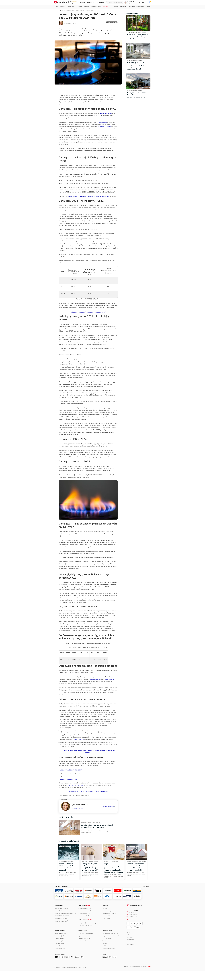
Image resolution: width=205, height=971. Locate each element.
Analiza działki (122, 6)
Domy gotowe (100, 2)
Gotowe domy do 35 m (84, 911)
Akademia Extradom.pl (84, 938)
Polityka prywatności (107, 946)
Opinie (80, 936)
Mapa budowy (106, 918)
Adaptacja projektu (59, 941)
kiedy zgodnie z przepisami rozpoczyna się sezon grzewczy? (89, 196)
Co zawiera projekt (59, 938)
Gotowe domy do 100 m (84, 916)
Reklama (129, 942)
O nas (128, 934)
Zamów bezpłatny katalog (61, 933)
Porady (61, 10)
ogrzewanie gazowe (104, 127)
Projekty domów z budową (85, 925)
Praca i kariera (130, 944)
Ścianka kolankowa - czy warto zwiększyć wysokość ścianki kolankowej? (97, 826)
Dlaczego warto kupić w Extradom (111, 933)
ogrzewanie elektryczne (68, 779)
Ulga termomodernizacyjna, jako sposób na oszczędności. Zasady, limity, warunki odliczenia (113, 868)
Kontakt (148, 6)
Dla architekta (131, 6)
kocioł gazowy (109, 679)
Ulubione (104, 908)
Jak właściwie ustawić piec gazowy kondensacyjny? (88, 312)
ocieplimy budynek (78, 739)
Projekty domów (59, 905)
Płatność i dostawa (107, 938)
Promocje (105, 6)
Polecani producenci (60, 948)
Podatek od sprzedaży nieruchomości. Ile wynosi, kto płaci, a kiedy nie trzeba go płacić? (136, 867)
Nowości (80, 6)
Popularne (86, 6)
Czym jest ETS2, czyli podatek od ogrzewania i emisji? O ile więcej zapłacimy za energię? (91, 867)
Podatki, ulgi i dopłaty (69, 10)
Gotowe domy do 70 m (84, 913)
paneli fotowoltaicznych (75, 785)
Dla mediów (129, 947)
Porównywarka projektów (108, 911)
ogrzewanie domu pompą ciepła (71, 770)
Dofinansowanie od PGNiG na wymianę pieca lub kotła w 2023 (88, 792)
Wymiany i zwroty (107, 941)
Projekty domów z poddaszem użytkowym (65, 913)
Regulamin (105, 943)
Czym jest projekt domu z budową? (87, 923)
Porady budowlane (59, 943)
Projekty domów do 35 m (61, 918)
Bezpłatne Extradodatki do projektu (111, 936)
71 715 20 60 (130, 2)
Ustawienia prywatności (108, 948)
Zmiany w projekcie (59, 936)
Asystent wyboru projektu (109, 913)
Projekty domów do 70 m (61, 921)
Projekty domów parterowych (62, 911)
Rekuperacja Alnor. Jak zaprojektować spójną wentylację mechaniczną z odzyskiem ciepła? (137, 66)
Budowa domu (90, 2)
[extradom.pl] (61, 2)
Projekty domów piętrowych (62, 915)
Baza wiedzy (58, 946)
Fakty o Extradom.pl (83, 941)
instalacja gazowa (95, 679)
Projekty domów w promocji (85, 933)
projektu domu (102, 122)
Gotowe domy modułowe (84, 908)
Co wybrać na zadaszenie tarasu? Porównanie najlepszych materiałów (136, 95)
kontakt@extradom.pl (77, 808)
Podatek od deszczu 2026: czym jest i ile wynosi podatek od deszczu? (66, 867)
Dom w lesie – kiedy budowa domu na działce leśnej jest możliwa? (137, 37)
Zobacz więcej (145, 886)
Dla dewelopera (140, 6)
